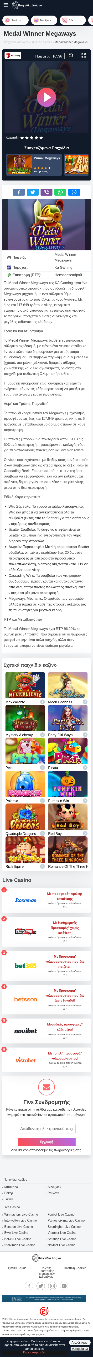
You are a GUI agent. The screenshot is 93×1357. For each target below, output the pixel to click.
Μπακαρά (11, 1187)
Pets (9, 768)
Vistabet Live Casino (62, 1233)
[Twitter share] (33, 192)
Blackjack (54, 1187)
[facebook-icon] (29, 1286)
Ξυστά (8, 1199)
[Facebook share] (19, 192)
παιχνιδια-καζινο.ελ (16, 42)
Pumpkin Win (58, 801)
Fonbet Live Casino (61, 1214)
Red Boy (55, 834)
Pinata (53, 768)
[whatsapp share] (60, 192)
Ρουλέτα (53, 1193)
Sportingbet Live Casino (64, 1227)
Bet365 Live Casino (17, 1239)
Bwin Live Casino (16, 1233)
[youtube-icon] (64, 1286)
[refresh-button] (70, 55)
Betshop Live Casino (62, 1239)
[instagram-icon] (52, 1286)
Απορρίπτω (80, 1349)
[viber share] (46, 192)
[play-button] (46, 97)
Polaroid (11, 801)
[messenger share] (74, 192)
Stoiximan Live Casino (19, 1245)
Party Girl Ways (60, 735)
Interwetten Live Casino (20, 1220)
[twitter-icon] (40, 1286)
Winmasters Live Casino (21, 1214)
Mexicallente (15, 702)
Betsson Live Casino (18, 1227)
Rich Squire (14, 866)
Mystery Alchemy (19, 735)
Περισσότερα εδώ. (34, 1352)
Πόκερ (8, 1193)
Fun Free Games (41, 42)
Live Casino (12, 1207)
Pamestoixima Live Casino (66, 1220)
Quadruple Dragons (20, 834)
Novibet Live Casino (61, 1245)
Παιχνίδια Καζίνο (15, 1179)
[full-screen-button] (83, 55)
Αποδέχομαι (80, 1342)
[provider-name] (13, 58)
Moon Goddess (60, 702)
